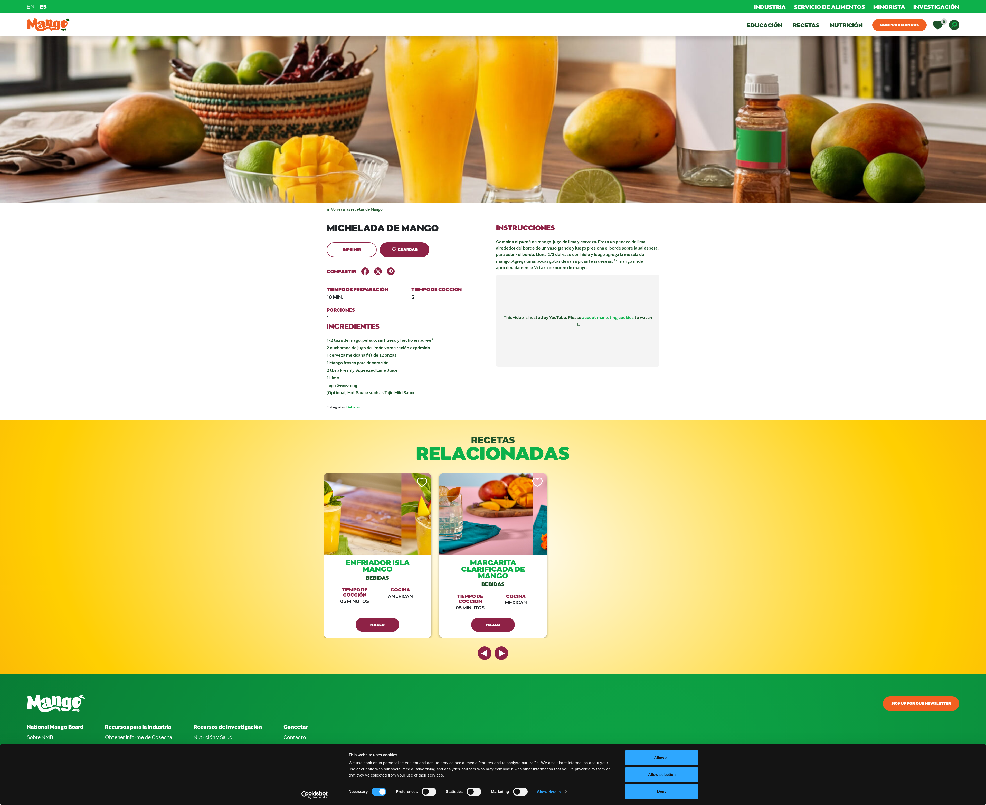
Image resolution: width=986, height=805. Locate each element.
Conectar (295, 727)
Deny (661, 791)
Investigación (936, 6)
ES (43, 6)
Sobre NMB (40, 737)
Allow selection (662, 774)
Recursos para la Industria (138, 727)
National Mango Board (55, 727)
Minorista (889, 6)
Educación (764, 25)
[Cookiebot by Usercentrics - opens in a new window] (314, 795)
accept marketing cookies (608, 317)
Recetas (806, 25)
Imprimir (352, 249)
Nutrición (846, 25)
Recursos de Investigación (228, 727)
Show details (549, 792)
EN (30, 6)
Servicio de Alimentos (829, 6)
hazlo (377, 624)
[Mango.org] (336, 703)
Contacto (294, 737)
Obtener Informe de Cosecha (138, 737)
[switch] (429, 792)
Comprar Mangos (899, 25)
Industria (770, 6)
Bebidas (353, 407)
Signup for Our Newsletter (921, 703)
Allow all (661, 757)
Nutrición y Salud (213, 737)
